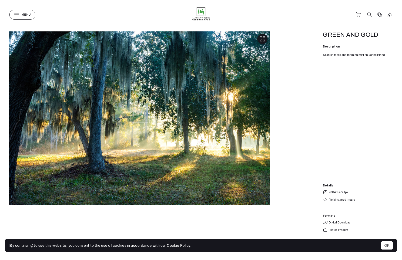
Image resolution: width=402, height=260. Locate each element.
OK (386, 245)
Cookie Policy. (179, 245)
